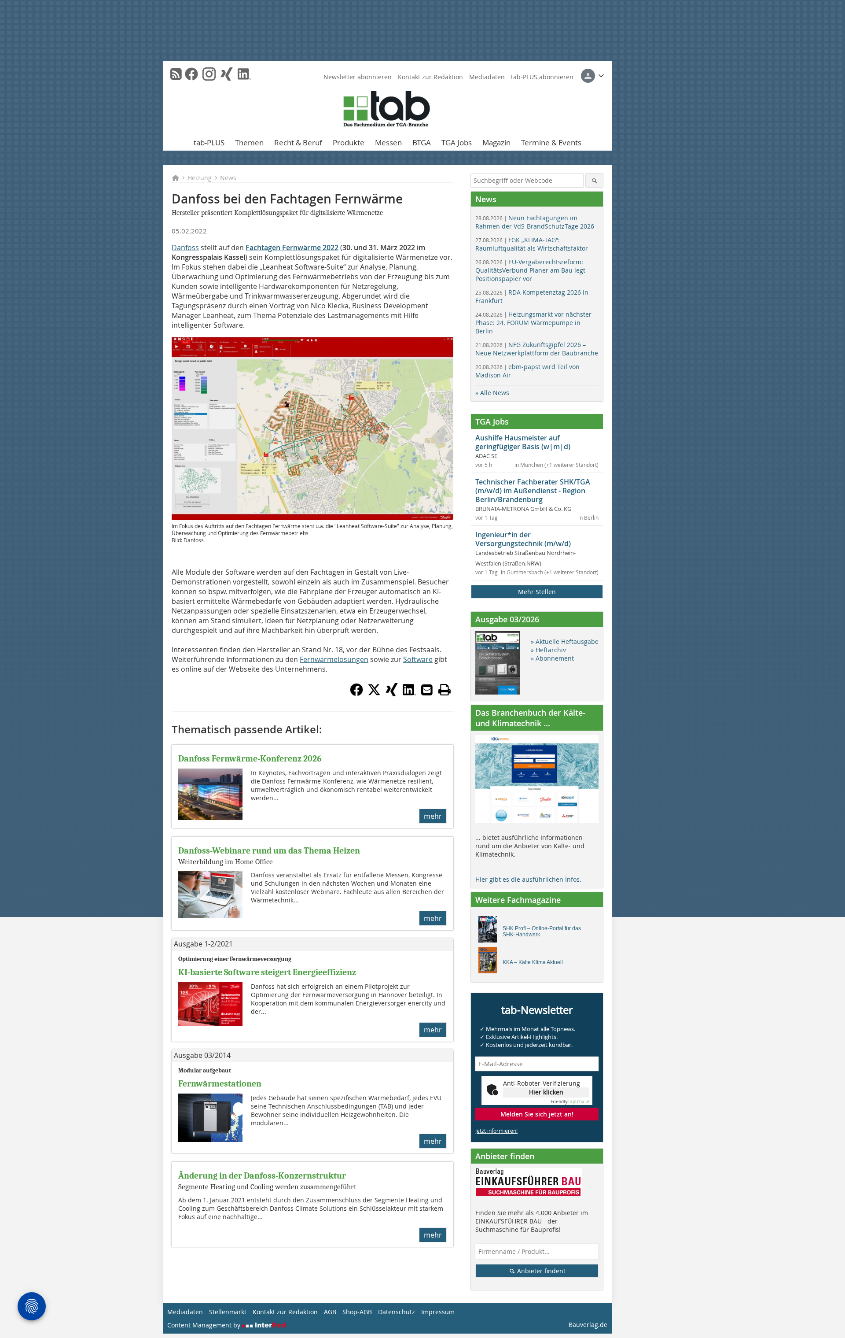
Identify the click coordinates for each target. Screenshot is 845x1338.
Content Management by (204, 1325)
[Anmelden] (592, 75)
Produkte (348, 142)
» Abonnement (552, 658)
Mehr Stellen (537, 592)
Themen (249, 142)
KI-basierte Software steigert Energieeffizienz (267, 972)
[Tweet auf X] (374, 693)
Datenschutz (396, 1312)
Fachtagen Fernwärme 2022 (292, 247)
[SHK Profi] (490, 931)
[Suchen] (594, 180)
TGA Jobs (456, 142)
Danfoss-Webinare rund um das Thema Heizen (269, 851)
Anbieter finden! (540, 1271)
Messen (388, 142)
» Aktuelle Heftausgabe (565, 641)
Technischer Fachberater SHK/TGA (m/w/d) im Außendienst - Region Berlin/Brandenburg (532, 490)
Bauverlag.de (588, 1324)
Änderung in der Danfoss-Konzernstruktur (262, 1176)
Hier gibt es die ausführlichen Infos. (528, 879)
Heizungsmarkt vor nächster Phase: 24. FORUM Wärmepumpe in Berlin (533, 322)
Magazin (496, 142)
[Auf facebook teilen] (356, 693)
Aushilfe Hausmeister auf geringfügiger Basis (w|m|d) (522, 442)
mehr (433, 816)
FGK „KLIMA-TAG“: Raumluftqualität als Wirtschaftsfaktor (531, 244)
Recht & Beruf (298, 142)
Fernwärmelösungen (334, 659)
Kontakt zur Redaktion (430, 77)
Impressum (438, 1312)
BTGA (421, 142)
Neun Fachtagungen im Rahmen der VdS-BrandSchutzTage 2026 (534, 222)
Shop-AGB (357, 1312)
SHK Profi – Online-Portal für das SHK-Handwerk (542, 931)
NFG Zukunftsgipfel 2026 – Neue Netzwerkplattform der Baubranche (536, 348)
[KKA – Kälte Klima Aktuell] (490, 962)
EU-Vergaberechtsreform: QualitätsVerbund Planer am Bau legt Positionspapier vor (530, 270)
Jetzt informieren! (496, 1130)
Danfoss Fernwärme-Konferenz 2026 (250, 759)
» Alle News (492, 392)
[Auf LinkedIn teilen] (409, 693)
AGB (330, 1312)
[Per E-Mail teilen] (427, 690)
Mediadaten (487, 77)
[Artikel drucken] (444, 690)
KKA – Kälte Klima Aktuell (533, 962)
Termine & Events (551, 142)
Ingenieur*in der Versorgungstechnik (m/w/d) (523, 539)
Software (418, 659)
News (228, 178)
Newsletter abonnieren (357, 77)
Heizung (199, 178)
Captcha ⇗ (570, 1102)
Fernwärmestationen (219, 1084)
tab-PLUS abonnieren (542, 77)
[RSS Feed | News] (176, 74)
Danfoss (185, 247)
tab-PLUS (209, 142)
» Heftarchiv (548, 650)
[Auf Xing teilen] (391, 693)
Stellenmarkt (227, 1312)
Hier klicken (546, 1092)
